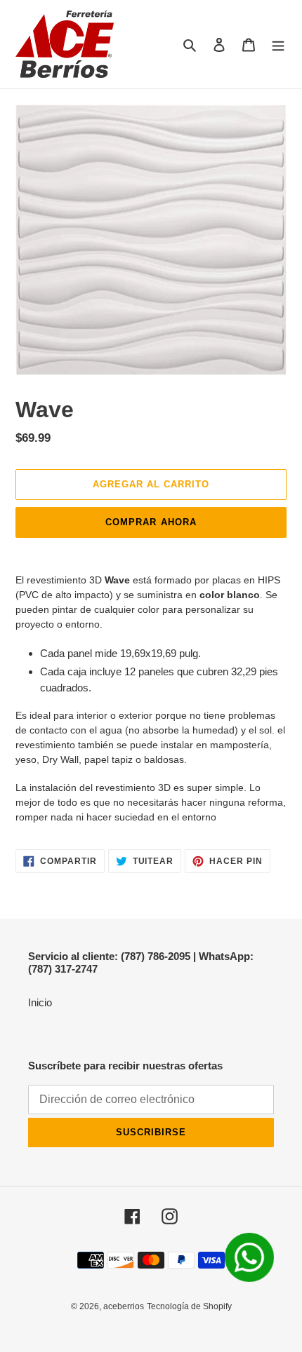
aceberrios (123, 1306)
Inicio (40, 1002)
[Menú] (278, 44)
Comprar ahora (151, 522)
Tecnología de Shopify (189, 1306)
